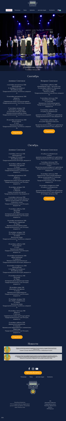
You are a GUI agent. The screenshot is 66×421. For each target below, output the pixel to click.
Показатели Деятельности (50, 405)
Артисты (32, 10)
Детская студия (42, 10)
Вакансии (50, 407)
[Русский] (58, 10)
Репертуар (17, 10)
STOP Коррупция (50, 408)
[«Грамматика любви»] (33, 42)
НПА (50, 401)
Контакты (52, 10)
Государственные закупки (50, 404)
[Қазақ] (60, 10)
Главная (9, 10)
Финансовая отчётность (50, 402)
